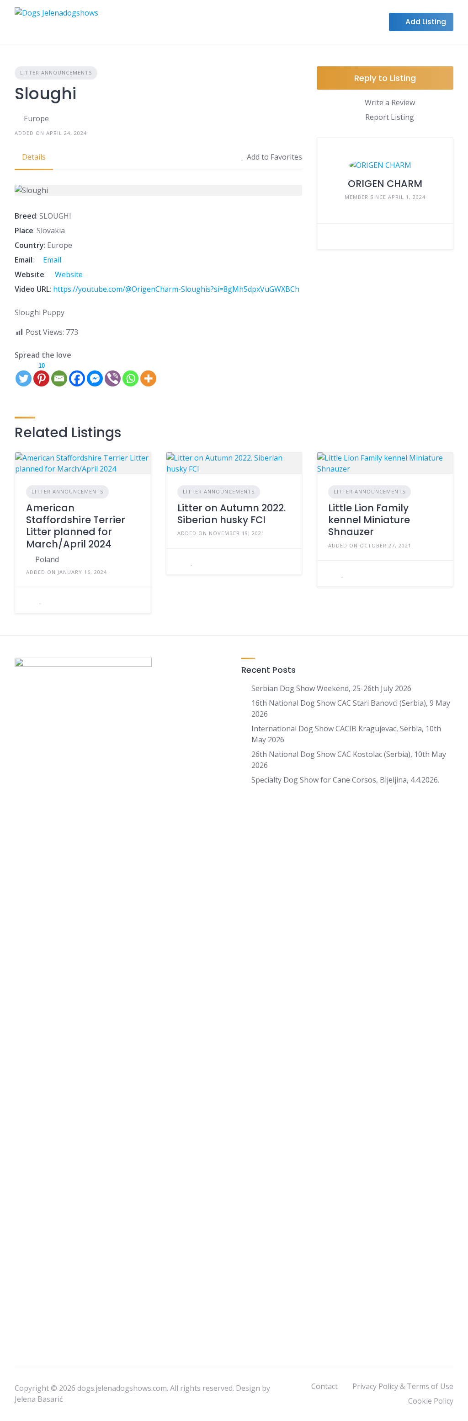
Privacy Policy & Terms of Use (402, 1386)
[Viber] (113, 373)
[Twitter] (24, 373)
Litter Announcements (56, 72)
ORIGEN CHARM (385, 183)
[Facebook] (77, 373)
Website (68, 274)
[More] (148, 373)
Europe (36, 118)
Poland (47, 559)
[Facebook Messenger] (95, 373)
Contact (324, 1386)
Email (51, 260)
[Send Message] (331, 236)
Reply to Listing (385, 78)
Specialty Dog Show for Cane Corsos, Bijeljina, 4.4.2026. (345, 780)
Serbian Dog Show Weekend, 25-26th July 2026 (331, 688)
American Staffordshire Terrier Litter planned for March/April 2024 (75, 526)
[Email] (59, 373)
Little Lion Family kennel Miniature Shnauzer (369, 520)
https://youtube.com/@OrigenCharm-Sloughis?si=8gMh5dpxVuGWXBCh (176, 289)
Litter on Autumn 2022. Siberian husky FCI (231, 513)
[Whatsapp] (130, 373)
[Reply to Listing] (29, 600)
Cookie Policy (430, 1401)
